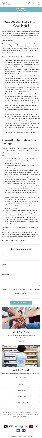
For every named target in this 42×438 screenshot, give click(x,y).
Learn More (21, 390)
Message (5, 274)
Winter (23, 18)
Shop (21, 384)
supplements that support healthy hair (17, 165)
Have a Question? (21, 377)
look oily (24, 100)
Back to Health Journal (22, 302)
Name (4, 254)
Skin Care (17, 18)
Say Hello (21, 341)
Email (4, 264)
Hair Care (11, 18)
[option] (21, 9)
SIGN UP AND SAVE (21, 402)
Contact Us (21, 396)
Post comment (21, 293)
